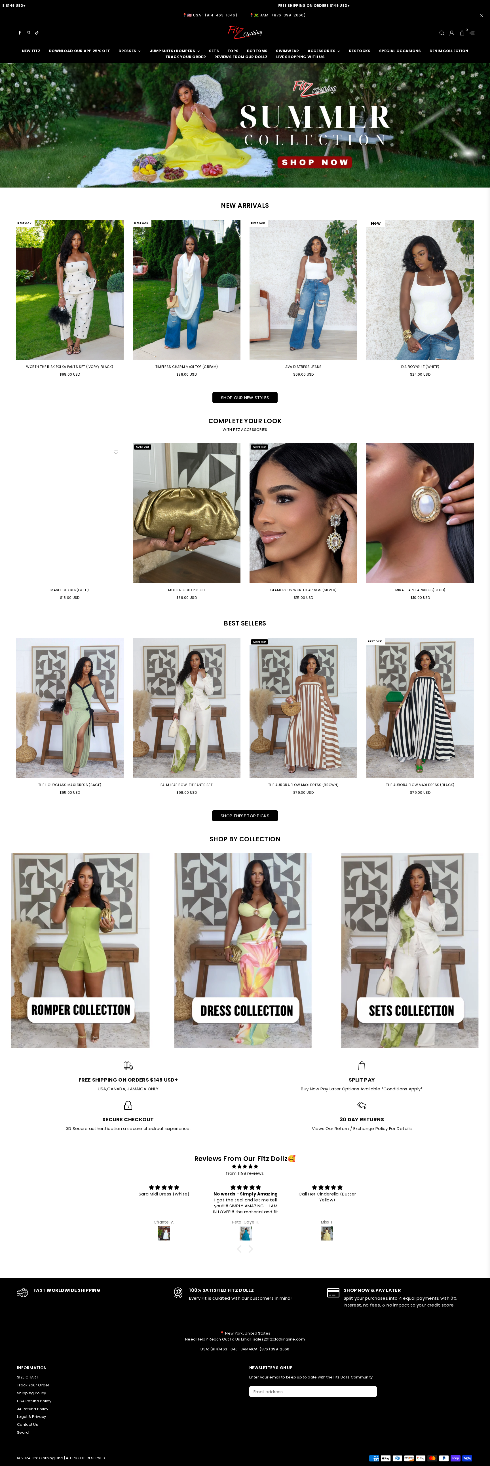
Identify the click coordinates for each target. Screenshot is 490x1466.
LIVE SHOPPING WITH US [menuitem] (300, 56)
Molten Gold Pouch (69, 590)
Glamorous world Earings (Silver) (186, 590)
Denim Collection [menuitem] (449, 51)
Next (482, 524)
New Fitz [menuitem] (31, 51)
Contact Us (27, 1424)
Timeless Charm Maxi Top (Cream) (186, 366)
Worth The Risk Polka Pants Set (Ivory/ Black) (69, 366)
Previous (8, 524)
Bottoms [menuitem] (257, 51)
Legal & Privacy (31, 1416)
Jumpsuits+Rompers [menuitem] (172, 51)
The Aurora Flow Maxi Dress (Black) (420, 784)
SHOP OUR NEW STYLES (245, 398)
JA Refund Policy (32, 1409)
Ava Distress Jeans (303, 366)
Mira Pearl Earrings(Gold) (303, 590)
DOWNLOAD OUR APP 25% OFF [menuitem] (79, 51)
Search (24, 1432)
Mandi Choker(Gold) (420, 590)
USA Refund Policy (34, 1401)
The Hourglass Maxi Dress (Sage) (69, 784)
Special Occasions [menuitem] (400, 51)
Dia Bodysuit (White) (420, 366)
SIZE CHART (27, 1377)
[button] (241, 1249)
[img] (245, 1166)
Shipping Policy (31, 1393)
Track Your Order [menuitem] (185, 56)
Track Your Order (33, 1385)
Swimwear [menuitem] (287, 51)
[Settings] (470, 32)
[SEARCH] (442, 32)
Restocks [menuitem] (359, 51)
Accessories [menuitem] (321, 51)
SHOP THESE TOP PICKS (245, 816)
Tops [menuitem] (232, 51)
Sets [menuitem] (214, 51)
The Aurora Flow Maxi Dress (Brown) (303, 784)
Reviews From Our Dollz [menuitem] (241, 56)
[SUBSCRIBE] (370, 1391)
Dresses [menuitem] (127, 51)
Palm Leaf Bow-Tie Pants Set (186, 784)
